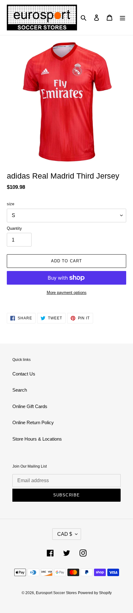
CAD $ (64, 534)
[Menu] (122, 17)
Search (19, 390)
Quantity (14, 228)
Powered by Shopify (95, 593)
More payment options (67, 292)
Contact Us (23, 373)
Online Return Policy (33, 422)
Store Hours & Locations (37, 439)
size (10, 204)
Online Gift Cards (29, 406)
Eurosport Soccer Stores (56, 593)
